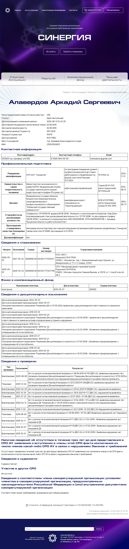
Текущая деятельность (112, 78)
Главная (17, 10)
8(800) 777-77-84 (94, 10)
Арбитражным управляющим (53, 10)
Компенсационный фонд (80, 78)
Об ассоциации (31, 10)
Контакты (73, 10)
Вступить (51, 51)
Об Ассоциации (79, 92)
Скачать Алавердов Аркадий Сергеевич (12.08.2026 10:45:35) (66, 505)
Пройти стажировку (73, 51)
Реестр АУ (49, 79)
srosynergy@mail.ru (67, 535)
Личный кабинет (113, 10)
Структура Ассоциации (17, 78)
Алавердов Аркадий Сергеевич (113, 92)
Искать (99, 529)
